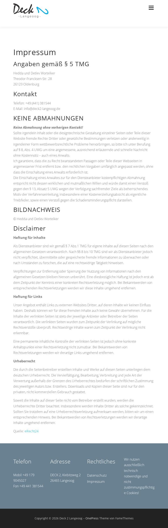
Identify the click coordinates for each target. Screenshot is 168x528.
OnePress (92, 518)
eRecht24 (32, 431)
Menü (151, 7)
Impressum (96, 481)
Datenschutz (97, 475)
